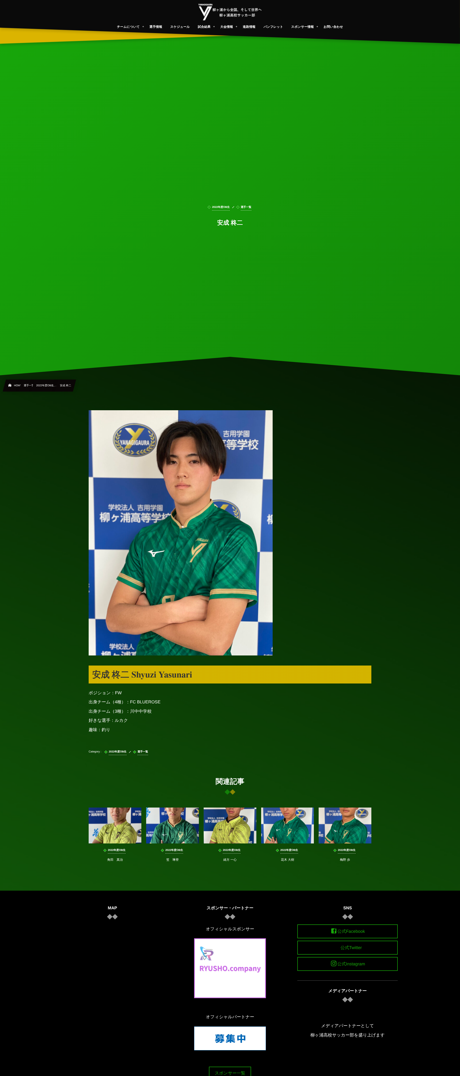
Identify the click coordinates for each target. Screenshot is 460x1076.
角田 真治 (115, 859)
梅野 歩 (345, 859)
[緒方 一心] (230, 825)
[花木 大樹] (287, 825)
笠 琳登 (172, 859)
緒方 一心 (230, 859)
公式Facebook (351, 931)
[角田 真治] (115, 825)
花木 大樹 (287, 859)
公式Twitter (351, 947)
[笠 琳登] (172, 825)
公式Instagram (351, 964)
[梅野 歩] (345, 825)
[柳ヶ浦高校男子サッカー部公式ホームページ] (230, 12)
